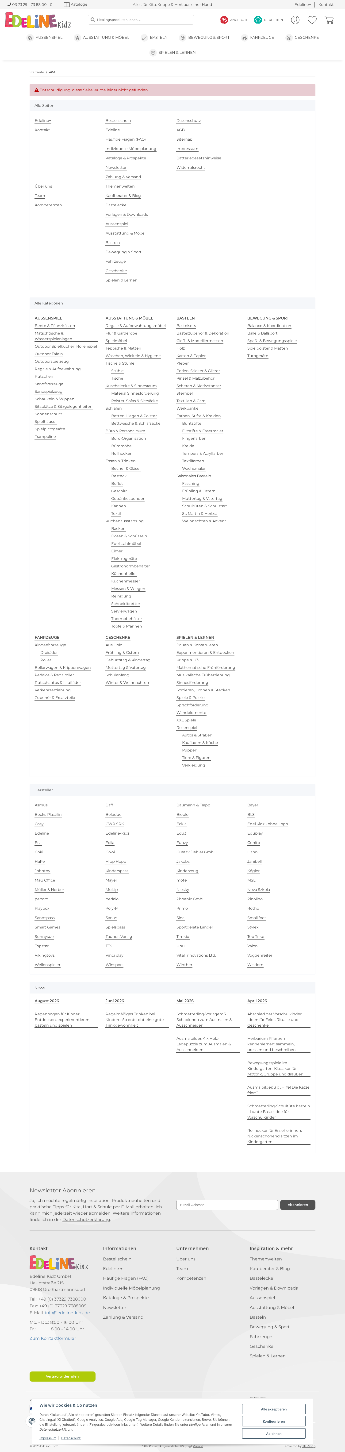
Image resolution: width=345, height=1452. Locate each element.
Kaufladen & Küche (200, 742)
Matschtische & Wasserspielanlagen (53, 336)
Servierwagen (124, 611)
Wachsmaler (194, 468)
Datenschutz (71, 1438)
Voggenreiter (259, 955)
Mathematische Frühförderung (205, 667)
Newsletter (116, 167)
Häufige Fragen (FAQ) (126, 139)
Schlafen (114, 408)
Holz (180, 348)
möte (181, 880)
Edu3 (181, 833)
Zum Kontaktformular (53, 1338)
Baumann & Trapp (193, 805)
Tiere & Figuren (196, 757)
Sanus (111, 918)
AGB (180, 130)
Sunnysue (44, 936)
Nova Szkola (258, 889)
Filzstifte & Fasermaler (202, 431)
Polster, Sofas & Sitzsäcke (134, 401)
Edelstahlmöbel (126, 543)
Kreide (188, 446)
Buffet (117, 483)
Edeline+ (303, 4)
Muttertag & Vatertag (202, 498)
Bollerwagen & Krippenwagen (63, 667)
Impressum (47, 1438)
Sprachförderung (192, 705)
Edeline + (114, 130)
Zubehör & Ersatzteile (55, 697)
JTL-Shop (308, 1446)
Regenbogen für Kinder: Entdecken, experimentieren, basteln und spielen (62, 1020)
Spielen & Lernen (122, 280)
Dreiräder (49, 652)
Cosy (39, 824)
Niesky (182, 889)
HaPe (40, 861)
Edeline (42, 833)
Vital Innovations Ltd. (196, 955)
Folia (110, 842)
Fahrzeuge (116, 261)
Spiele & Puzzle (190, 697)
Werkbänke (187, 408)
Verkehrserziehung (53, 690)
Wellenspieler (47, 965)
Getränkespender (127, 498)
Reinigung (121, 596)
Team (40, 195)
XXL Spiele (186, 720)
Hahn (252, 852)
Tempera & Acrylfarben (203, 453)
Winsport (114, 965)
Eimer (117, 551)
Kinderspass (117, 871)
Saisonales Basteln (193, 476)
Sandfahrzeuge (49, 384)
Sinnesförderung (192, 682)
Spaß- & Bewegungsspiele (272, 341)
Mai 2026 (185, 1001)
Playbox (42, 908)
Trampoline (45, 436)
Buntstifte (191, 423)
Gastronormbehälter (130, 566)
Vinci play (114, 955)
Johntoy (42, 871)
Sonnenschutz (48, 414)
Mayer (111, 880)
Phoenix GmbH (190, 899)
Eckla (181, 824)
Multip (112, 889)
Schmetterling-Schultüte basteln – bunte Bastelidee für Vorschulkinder (278, 1112)
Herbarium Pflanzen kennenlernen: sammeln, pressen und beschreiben (271, 1044)
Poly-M (112, 908)
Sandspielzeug (48, 391)
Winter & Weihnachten (127, 682)
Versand (198, 1446)
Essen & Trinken (121, 461)
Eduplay (255, 833)
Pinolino (255, 899)
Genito (253, 842)
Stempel (184, 393)
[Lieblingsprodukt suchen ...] (93, 19)
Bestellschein (118, 120)
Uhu (180, 946)
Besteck (119, 476)
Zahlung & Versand (123, 177)
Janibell (254, 861)
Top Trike (255, 936)
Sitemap (184, 139)
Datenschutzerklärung (86, 1219)
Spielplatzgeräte (50, 429)
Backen (118, 528)
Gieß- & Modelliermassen (199, 341)
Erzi (38, 842)
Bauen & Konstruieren (197, 645)
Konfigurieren (274, 1421)
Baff (109, 805)
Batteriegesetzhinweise (198, 158)
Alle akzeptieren (274, 1409)
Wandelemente (191, 712)
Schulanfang (117, 675)
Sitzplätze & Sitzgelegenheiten (63, 406)
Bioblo (182, 814)
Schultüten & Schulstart (204, 506)
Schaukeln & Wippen (54, 399)
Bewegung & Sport (124, 252)
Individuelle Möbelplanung (131, 148)
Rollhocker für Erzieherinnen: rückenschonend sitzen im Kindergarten (274, 1136)
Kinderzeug (187, 871)
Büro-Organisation (128, 438)
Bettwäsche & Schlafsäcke (136, 423)
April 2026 (257, 1001)
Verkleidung (193, 765)
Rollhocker (121, 453)
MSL (251, 880)
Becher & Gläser (126, 468)
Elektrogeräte (124, 558)
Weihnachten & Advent (204, 521)
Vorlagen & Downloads (127, 214)
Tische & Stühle (120, 363)
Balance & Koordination (269, 326)
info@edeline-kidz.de (67, 1312)
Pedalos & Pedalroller (54, 675)
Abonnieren (298, 1205)
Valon (252, 946)
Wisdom (255, 965)
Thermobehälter (126, 618)
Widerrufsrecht (190, 167)
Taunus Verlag (119, 936)
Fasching (190, 483)
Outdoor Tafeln (49, 354)
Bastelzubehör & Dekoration (202, 333)
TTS (109, 946)
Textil (116, 513)
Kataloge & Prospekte (126, 158)
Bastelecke (116, 205)
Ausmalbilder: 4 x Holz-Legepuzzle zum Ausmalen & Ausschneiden (203, 1044)
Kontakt (326, 4)
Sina (180, 918)
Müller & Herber (49, 889)
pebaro (41, 899)
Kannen (118, 506)
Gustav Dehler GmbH (196, 852)
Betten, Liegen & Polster (134, 416)
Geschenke (116, 271)
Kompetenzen (48, 205)
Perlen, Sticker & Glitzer (198, 371)
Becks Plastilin (48, 814)
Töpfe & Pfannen (126, 626)
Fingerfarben (194, 438)
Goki (39, 852)
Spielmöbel (116, 341)
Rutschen (44, 376)
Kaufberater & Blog (123, 195)
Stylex (253, 927)
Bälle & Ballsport (262, 333)
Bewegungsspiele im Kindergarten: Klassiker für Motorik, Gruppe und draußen (275, 1068)
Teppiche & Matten (123, 348)
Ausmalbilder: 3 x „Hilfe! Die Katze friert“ (278, 1090)
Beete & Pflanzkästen (55, 326)
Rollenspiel (186, 727)
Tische (117, 378)
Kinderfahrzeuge (50, 645)
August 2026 (47, 1001)
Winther (184, 965)
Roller (45, 660)
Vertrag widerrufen (62, 1376)
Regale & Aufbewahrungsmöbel (136, 326)
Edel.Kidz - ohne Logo (267, 824)
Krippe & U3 (187, 660)
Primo (182, 908)
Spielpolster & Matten (267, 348)
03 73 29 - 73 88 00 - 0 (32, 4)
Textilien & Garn (191, 401)
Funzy (182, 842)
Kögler (253, 871)
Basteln (113, 242)
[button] (295, 20)
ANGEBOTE (239, 20)
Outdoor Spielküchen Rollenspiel (66, 346)
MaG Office (45, 880)
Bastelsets (186, 326)
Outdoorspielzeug (52, 361)
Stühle (117, 371)
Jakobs (183, 861)
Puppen (189, 750)
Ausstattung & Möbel (126, 233)
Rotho (253, 908)
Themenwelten (120, 186)
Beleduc (113, 814)
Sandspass (45, 918)
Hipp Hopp (116, 861)
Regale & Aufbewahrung (58, 369)
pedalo (112, 899)
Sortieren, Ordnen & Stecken (203, 690)
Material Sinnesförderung (135, 393)
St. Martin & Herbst (199, 513)
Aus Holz (114, 645)
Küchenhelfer (124, 573)
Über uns (43, 186)
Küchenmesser (125, 581)
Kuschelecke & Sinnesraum (131, 386)
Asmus (41, 805)
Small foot (256, 918)
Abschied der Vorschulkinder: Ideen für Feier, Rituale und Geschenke (274, 1020)
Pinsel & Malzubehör (195, 378)
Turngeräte (257, 356)
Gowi (110, 852)
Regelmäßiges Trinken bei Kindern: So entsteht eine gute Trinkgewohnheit (135, 1020)
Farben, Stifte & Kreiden (198, 416)
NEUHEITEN (273, 20)
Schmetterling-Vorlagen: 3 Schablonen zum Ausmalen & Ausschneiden (204, 1020)
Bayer (252, 805)
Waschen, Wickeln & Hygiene (133, 356)
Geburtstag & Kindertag (128, 660)
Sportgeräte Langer (194, 927)
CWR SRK (115, 824)
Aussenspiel (117, 224)
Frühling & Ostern (198, 491)
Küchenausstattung (125, 521)
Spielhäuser (46, 421)
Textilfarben (193, 461)
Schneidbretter (125, 603)
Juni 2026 (115, 1001)
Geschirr (119, 491)
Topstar (42, 946)
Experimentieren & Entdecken (205, 652)
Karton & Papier (191, 356)
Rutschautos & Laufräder (58, 682)
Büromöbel (122, 446)
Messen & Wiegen (128, 588)
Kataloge (78, 4)
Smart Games (47, 927)
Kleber (182, 363)
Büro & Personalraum (125, 431)
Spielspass (115, 927)
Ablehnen (274, 1434)
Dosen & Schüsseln (129, 536)
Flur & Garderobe (121, 333)
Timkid (182, 936)
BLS (251, 814)
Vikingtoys (45, 955)
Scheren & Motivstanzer (198, 386)
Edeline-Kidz (117, 833)
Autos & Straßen (197, 735)
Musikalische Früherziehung (203, 675)
